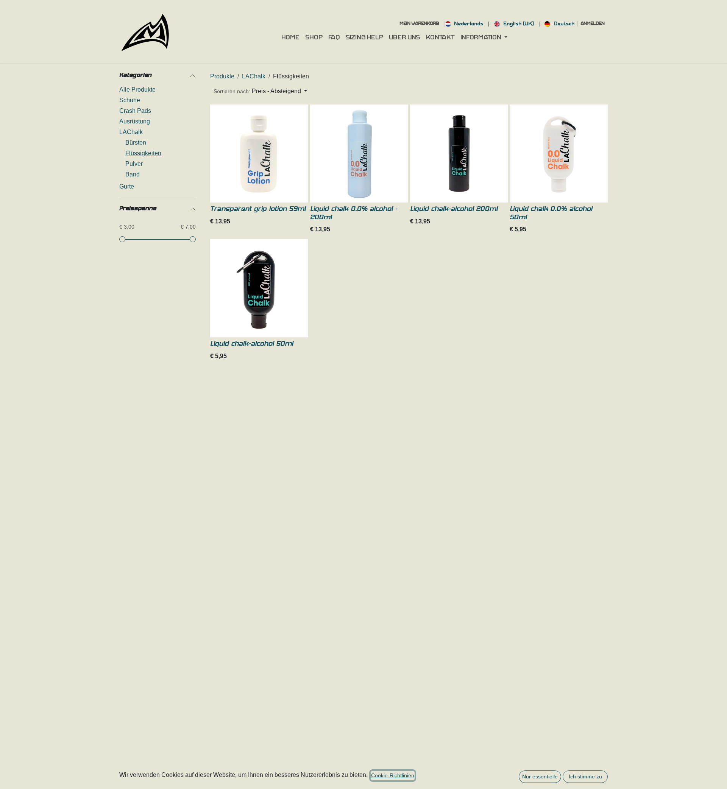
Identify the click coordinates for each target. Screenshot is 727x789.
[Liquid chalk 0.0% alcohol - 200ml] (359, 153)
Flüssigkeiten (143, 153)
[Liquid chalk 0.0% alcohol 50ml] (559, 153)
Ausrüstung (134, 121)
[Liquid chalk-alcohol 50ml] (259, 288)
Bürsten (135, 142)
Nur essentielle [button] (540, 776)
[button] (260, 91)
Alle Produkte (137, 89)
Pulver (134, 164)
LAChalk (131, 132)
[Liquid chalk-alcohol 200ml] (459, 153)
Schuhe (129, 100)
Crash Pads (135, 111)
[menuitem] (464, 24)
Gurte (126, 186)
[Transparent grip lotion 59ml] (259, 153)
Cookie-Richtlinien (392, 775)
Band (132, 174)
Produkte (222, 76)
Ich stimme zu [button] (585, 776)
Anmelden (593, 24)
